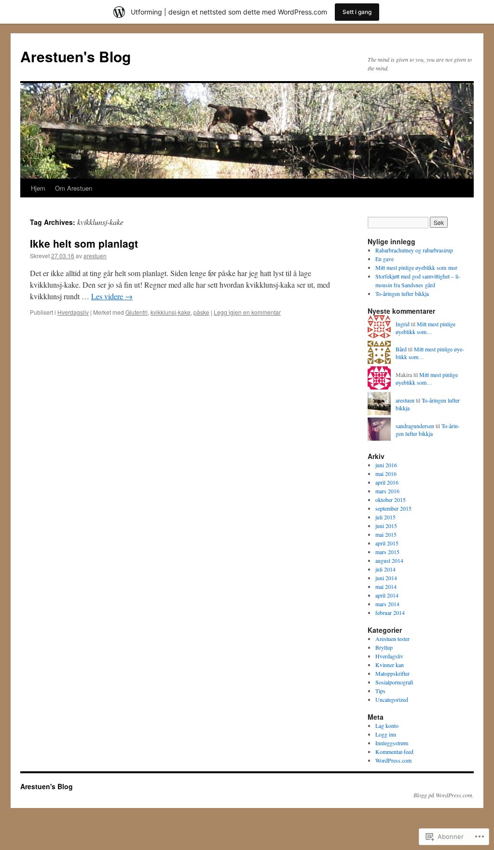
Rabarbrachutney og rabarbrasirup (414, 250)
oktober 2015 (390, 499)
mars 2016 (387, 491)
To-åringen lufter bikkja (402, 293)
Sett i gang (357, 11)
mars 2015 (387, 552)
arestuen (95, 255)
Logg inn (385, 734)
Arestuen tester (392, 638)
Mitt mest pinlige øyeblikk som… (425, 328)
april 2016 (386, 482)
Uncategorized (391, 699)
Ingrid (403, 324)
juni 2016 (386, 465)
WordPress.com (393, 760)
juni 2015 (386, 526)
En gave (384, 259)
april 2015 (386, 543)
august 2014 (389, 560)
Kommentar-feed (394, 751)
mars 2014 (387, 604)
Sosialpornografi (394, 682)
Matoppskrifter (392, 673)
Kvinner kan (389, 665)
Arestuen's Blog (75, 56)
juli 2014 (385, 569)
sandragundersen (415, 426)
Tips (380, 691)
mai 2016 (386, 473)
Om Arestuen (73, 188)
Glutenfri (136, 312)
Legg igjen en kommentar (247, 312)
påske (201, 312)
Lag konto (386, 725)
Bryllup (384, 647)
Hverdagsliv (73, 312)
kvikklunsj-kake (171, 312)
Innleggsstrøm (391, 743)
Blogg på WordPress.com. (443, 795)
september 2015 (393, 508)
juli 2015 (385, 517)
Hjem (38, 188)
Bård (401, 349)
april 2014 (386, 595)
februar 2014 (390, 612)
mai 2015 (386, 534)
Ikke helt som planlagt (84, 243)
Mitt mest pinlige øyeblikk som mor (416, 267)
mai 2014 (386, 586)
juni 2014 (386, 578)
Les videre (112, 296)
